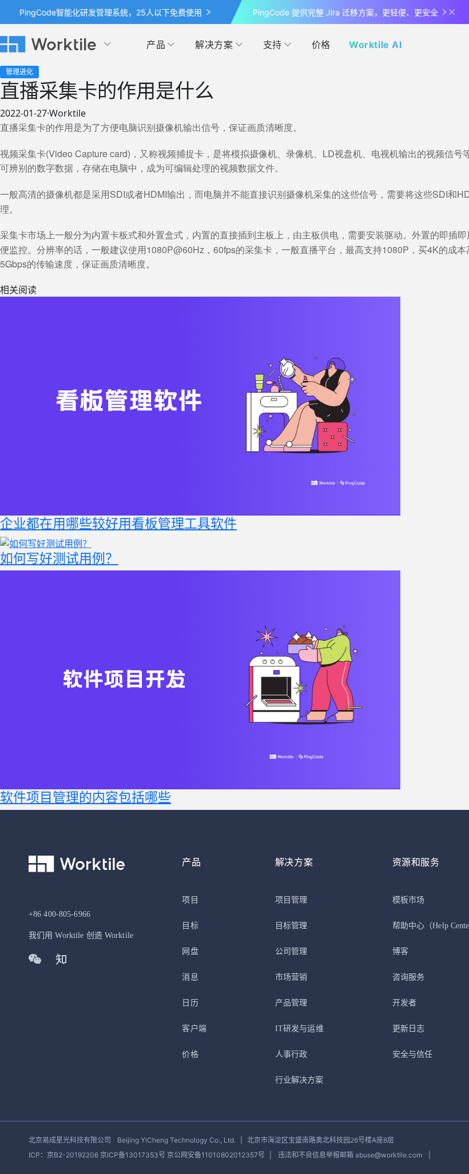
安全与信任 (412, 1054)
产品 (155, 44)
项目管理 (291, 900)
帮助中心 (408, 925)
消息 (190, 977)
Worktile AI (375, 44)
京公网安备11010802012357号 (147, 1155)
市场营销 (291, 977)
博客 (400, 951)
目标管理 (291, 925)
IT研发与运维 (299, 1028)
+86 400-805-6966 (59, 914)
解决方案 (214, 44)
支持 (272, 44)
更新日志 (408, 1028)
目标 (190, 925)
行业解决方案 (299, 1080)
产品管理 (291, 1003)
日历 (190, 1003)
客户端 (194, 1028)
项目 (190, 900)
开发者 (404, 1003)
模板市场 (408, 900)
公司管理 (291, 951)
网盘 (190, 951)
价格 (321, 44)
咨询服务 (408, 977)
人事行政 (291, 1054)
